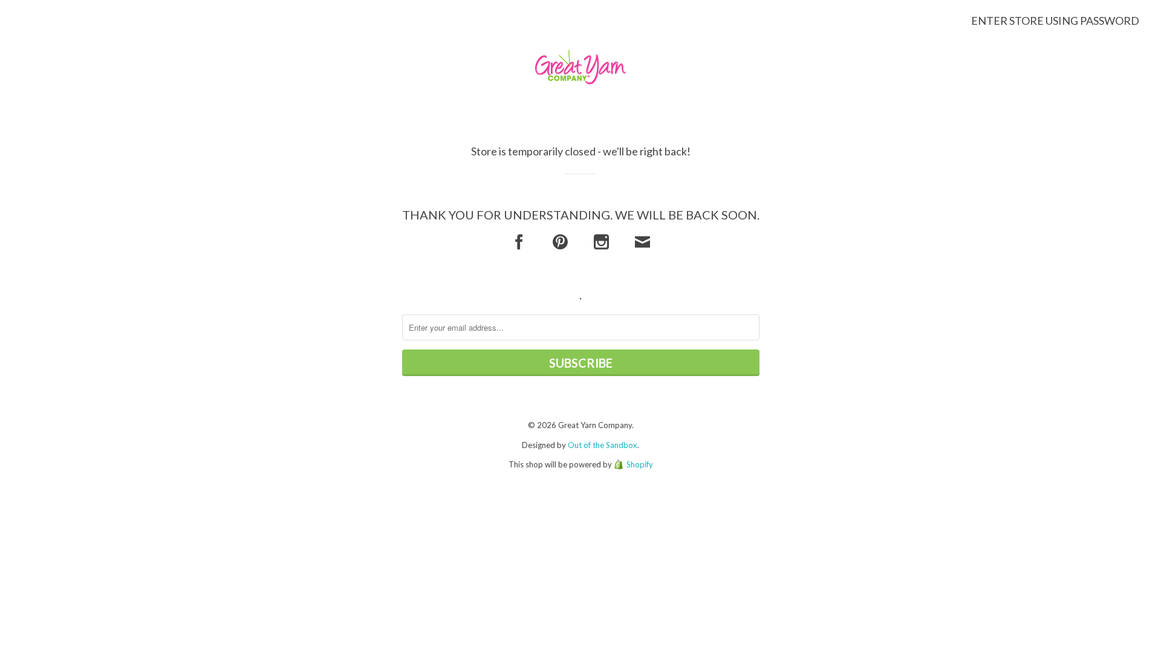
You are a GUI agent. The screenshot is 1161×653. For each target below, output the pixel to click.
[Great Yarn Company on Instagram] (601, 242)
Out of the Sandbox (602, 445)
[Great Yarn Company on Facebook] (519, 242)
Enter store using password (1055, 20)
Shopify (639, 464)
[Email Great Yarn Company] (642, 242)
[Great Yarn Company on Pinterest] (560, 242)
